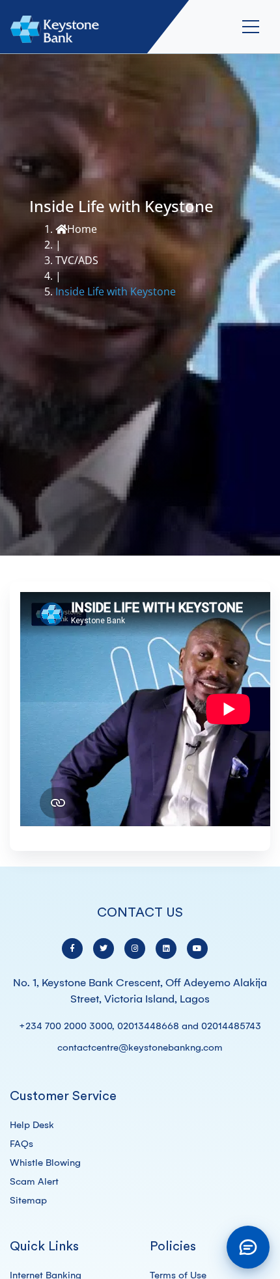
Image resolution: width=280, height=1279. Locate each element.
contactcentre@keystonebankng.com (140, 1047)
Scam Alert (34, 1181)
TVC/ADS (76, 260)
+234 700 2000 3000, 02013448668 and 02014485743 (140, 1026)
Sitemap (28, 1200)
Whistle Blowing (45, 1162)
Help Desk (32, 1125)
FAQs (21, 1144)
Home (82, 229)
